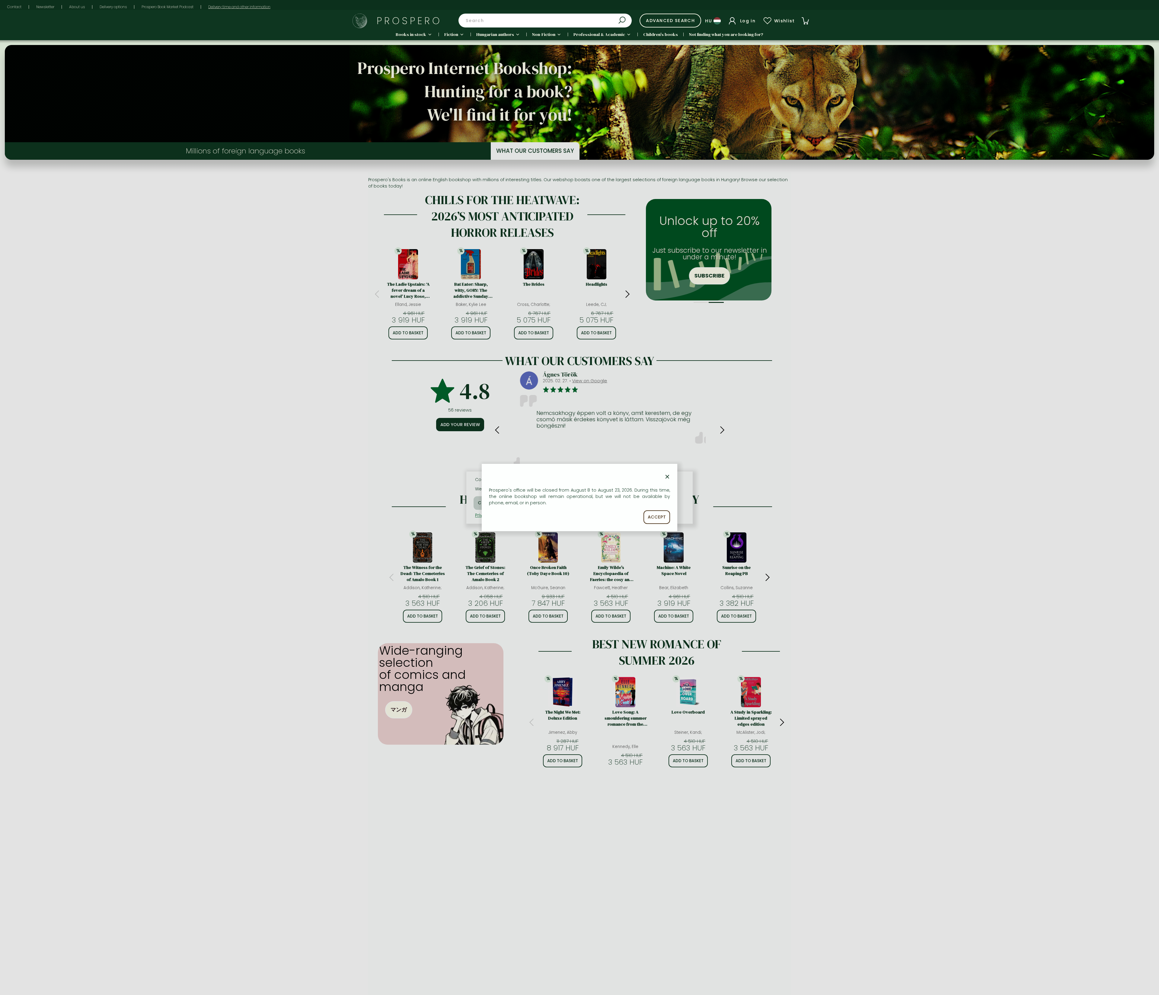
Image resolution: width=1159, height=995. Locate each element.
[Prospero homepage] (360, 21)
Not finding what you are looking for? (726, 34)
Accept (657, 517)
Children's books (660, 34)
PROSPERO (409, 20)
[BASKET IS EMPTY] (805, 21)
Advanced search (670, 21)
